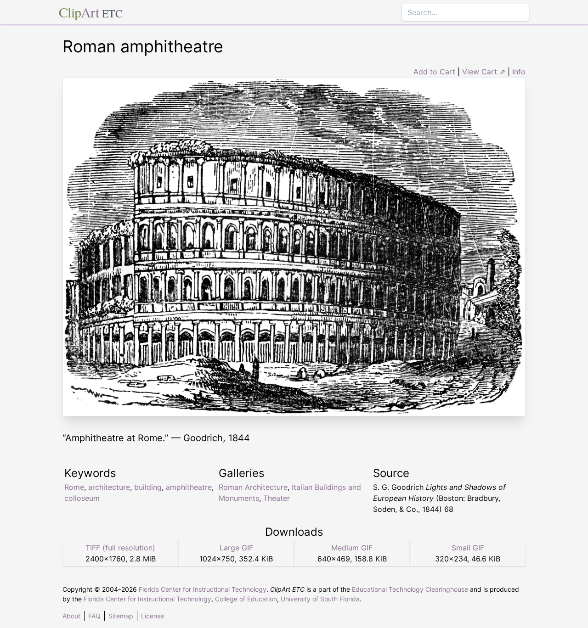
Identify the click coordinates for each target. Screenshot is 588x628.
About (71, 616)
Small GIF (468, 547)
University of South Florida (320, 599)
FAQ (94, 616)
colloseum (82, 498)
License (152, 616)
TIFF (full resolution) (120, 547)
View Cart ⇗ (483, 71)
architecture (109, 487)
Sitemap (120, 616)
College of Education (246, 599)
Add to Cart (434, 71)
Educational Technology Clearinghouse (410, 589)
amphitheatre (189, 487)
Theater (276, 498)
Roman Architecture (253, 487)
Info (519, 71)
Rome (74, 487)
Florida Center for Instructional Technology (202, 589)
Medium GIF (352, 547)
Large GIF (236, 547)
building (148, 487)
